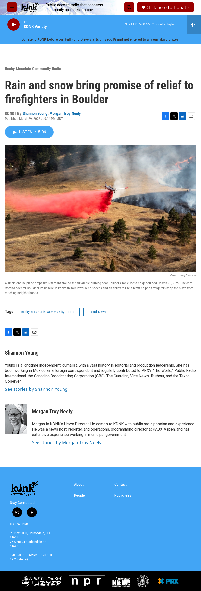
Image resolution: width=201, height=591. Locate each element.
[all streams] (194, 24)
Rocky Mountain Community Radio (33, 68)
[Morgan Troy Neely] (16, 419)
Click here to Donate (167, 7)
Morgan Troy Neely (65, 113)
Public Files (122, 495)
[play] (13, 24)
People (79, 495)
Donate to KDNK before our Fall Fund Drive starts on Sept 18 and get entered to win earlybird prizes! (100, 39)
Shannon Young (35, 113)
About (79, 484)
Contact (120, 484)
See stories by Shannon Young (36, 389)
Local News (97, 312)
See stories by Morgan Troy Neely (66, 442)
